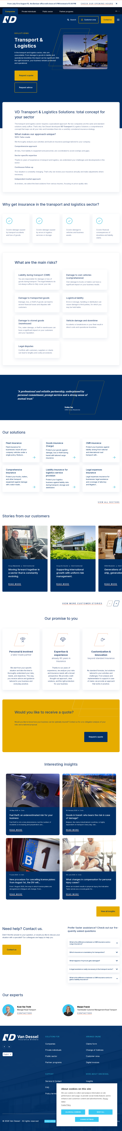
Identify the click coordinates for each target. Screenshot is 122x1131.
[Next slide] (116, 603)
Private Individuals (29, 11)
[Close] (116, 4)
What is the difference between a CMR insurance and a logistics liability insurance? (91, 978)
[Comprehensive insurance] (21, 478)
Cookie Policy (66, 1105)
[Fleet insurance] (21, 450)
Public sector (48, 11)
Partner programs (66, 11)
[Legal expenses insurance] (101, 478)
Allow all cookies (73, 1112)
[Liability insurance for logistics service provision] (61, 478)
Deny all (100, 1112)
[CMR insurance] (101, 450)
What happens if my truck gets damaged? (84, 961)
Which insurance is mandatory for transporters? (87, 952)
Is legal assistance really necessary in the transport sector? (91, 969)
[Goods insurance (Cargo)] (61, 450)
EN (116, 11)
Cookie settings (87, 1119)
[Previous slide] (110, 603)
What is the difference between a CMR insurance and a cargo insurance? (89, 943)
